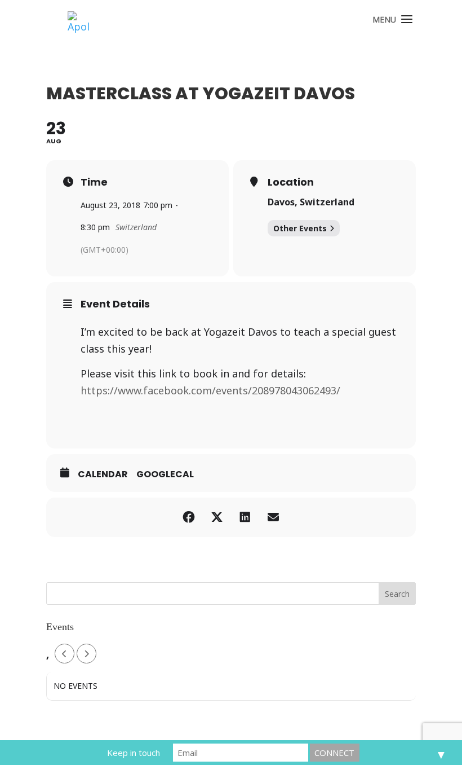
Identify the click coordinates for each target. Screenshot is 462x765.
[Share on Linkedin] (245, 517)
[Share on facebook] (189, 517)
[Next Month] (86, 653)
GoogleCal (165, 474)
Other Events (300, 228)
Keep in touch (133, 752)
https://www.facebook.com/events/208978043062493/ (210, 390)
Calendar (103, 474)
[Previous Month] (64, 653)
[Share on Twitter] (217, 517)
